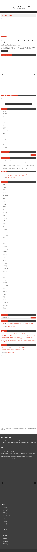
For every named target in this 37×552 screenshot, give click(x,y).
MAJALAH (4, 133)
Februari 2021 (5, 282)
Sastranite (27, 340)
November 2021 (5, 268)
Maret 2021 (4, 280)
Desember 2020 (5, 285)
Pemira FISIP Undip (21, 339)
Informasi (4, 125)
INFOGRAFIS (5, 124)
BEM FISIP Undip (13, 333)
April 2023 (4, 243)
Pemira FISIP (13, 338)
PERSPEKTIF (5, 139)
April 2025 (4, 207)
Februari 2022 (5, 263)
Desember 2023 (5, 231)
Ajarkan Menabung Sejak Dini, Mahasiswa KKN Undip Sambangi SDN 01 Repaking (15, 168)
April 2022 (4, 260)
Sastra (24, 340)
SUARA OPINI (5, 147)
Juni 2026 (4, 187)
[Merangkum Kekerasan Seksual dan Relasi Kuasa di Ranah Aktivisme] (10, 27)
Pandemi (28, 337)
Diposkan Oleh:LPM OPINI (4, 44)
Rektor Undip (12, 340)
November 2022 (5, 249)
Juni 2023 (4, 240)
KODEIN (4, 128)
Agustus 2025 (5, 201)
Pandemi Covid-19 (32, 337)
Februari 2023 (5, 246)
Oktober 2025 (5, 198)
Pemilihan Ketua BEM (4, 455)
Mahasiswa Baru (17, 337)
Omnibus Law (25, 337)
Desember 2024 (5, 212)
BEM (9, 333)
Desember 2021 (5, 266)
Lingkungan (7, 337)
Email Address (3, 98)
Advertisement (5, 113)
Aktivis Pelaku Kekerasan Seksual (5, 45)
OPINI (3, 136)
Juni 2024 (4, 221)
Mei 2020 (4, 296)
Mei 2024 (4, 223)
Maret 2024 (4, 226)
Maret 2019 (4, 311)
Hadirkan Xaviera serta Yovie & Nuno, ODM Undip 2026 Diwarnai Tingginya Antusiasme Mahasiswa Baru (18, 165)
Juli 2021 (4, 274)
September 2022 (5, 252)
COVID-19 (23, 333)
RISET (4, 144)
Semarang (30, 340)
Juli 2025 (4, 203)
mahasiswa (11, 337)
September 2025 (5, 200)
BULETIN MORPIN (5, 119)
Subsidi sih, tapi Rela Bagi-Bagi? (11, 177)
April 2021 (4, 279)
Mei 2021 (4, 277)
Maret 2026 (4, 192)
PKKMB (6, 340)
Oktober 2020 (5, 288)
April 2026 (4, 190)
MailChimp (20, 106)
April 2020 (4, 297)
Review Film (19, 340)
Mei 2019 (4, 308)
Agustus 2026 (5, 184)
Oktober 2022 (5, 251)
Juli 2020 (4, 293)
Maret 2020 (4, 299)
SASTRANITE (5, 145)
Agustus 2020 (5, 291)
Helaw (4, 174)
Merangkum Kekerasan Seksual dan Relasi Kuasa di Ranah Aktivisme (17, 41)
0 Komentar (11, 44)
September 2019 (5, 305)
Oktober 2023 (5, 234)
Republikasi (4, 142)
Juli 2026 (4, 186)
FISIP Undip (9, 335)
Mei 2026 (4, 189)
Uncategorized (5, 544)
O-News (21, 337)
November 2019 (5, 302)
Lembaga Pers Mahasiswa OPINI (19, 7)
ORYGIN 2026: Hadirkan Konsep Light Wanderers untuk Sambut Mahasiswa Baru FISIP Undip (17, 166)
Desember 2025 (5, 195)
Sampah (22, 340)
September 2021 (5, 271)
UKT (3, 341)
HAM (14, 335)
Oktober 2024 (5, 215)
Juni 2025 (4, 204)
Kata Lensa (4, 127)
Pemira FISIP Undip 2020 (29, 455)
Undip (5, 342)
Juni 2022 (4, 257)
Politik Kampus (9, 340)
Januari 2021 (5, 283)
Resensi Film (16, 340)
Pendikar (33, 455)
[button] (2, 74)
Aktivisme (11, 45)
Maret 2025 (4, 209)
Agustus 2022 (5, 254)
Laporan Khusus (5, 130)
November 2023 (5, 232)
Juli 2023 (4, 238)
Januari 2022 (5, 265)
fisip (5, 335)
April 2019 (4, 310)
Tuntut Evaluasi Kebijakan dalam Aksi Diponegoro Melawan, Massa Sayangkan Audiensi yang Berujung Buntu (19, 442)
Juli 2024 (4, 220)
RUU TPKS (22, 45)
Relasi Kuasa (19, 45)
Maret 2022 (4, 262)
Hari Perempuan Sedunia (18, 335)
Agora (4, 116)
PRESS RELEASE (5, 141)
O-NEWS (4, 530)
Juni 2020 (4, 294)
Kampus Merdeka (24, 335)
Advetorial (4, 114)
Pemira (8, 339)
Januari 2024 (5, 229)
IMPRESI (4, 122)
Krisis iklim (4, 337)
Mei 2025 (4, 206)
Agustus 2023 (5, 237)
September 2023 (5, 235)
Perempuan (3, 340)
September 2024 (5, 217)
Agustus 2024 (5, 218)
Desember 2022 (5, 248)
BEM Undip (18, 333)
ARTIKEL (4, 513)
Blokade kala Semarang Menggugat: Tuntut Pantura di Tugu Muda (13, 160)
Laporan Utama (5, 527)
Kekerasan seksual (15, 45)
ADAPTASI (4, 111)
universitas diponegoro (11, 341)
